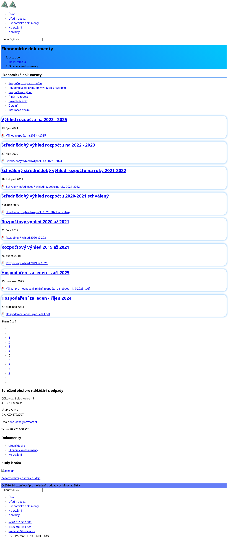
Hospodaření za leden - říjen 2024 (36, 298)
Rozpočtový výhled (20, 92)
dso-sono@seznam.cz (23, 422)
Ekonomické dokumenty (24, 23)
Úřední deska (17, 18)
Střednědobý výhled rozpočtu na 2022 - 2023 (48, 145)
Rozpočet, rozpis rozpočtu (25, 83)
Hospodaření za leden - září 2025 (35, 272)
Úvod (12, 14)
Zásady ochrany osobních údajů (20, 478)
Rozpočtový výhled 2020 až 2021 (35, 221)
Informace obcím (19, 110)
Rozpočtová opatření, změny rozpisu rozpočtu (37, 87)
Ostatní (13, 105)
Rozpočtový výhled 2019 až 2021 (35, 247)
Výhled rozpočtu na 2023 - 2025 (34, 119)
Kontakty (14, 32)
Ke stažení (15, 27)
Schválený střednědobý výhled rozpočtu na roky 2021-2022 (63, 170)
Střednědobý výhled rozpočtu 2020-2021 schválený (55, 196)
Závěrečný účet (18, 101)
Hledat (5, 39)
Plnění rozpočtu (18, 96)
